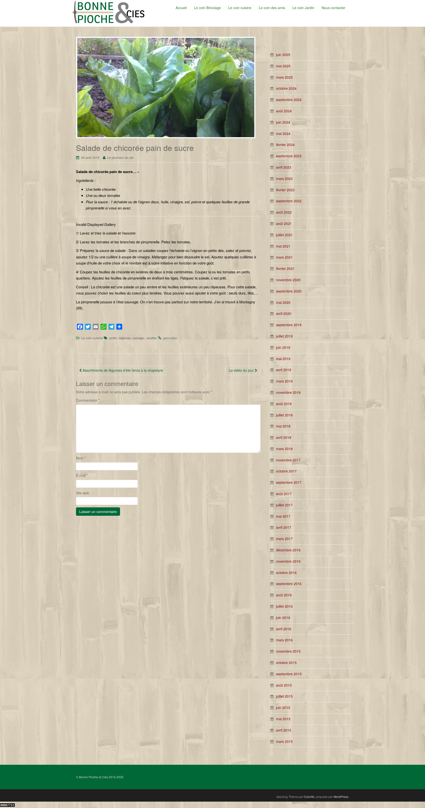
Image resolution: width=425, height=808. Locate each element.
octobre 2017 (286, 471)
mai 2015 (283, 718)
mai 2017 (283, 516)
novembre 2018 (288, 392)
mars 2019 (284, 381)
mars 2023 (284, 178)
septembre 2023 (289, 155)
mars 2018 (284, 448)
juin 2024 (283, 122)
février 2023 (285, 189)
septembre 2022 (289, 200)
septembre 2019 (289, 324)
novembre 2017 (288, 459)
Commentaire (87, 400)
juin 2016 (283, 617)
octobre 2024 (286, 88)
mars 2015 (284, 741)
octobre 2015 (286, 662)
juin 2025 (283, 54)
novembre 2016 (288, 561)
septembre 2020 (289, 291)
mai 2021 (283, 246)
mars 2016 (284, 639)
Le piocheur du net (120, 157)
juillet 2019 (284, 336)
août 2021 (284, 223)
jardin (113, 338)
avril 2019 (283, 369)
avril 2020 (283, 313)
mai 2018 (283, 426)
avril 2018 (283, 437)
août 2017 (284, 493)
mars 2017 (284, 538)
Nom (81, 457)
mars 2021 (284, 257)
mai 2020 (283, 302)
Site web (82, 492)
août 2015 (284, 685)
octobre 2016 (286, 572)
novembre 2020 (288, 279)
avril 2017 (283, 527)
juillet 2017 (284, 504)
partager (138, 338)
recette (151, 338)
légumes (125, 338)
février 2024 (285, 144)
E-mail (82, 475)
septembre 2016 (289, 583)
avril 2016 (283, 628)
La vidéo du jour (242, 370)
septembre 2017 (289, 482)
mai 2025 (283, 65)
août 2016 (284, 594)
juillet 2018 (284, 414)
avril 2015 (283, 730)
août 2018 (284, 403)
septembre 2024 (289, 99)
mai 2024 (283, 133)
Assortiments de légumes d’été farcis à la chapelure (122, 370)
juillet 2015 (284, 696)
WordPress (341, 796)
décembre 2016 (288, 549)
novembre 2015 (288, 651)
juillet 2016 (284, 606)
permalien (170, 338)
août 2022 (284, 212)
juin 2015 (283, 707)
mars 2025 (284, 77)
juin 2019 (283, 347)
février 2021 (285, 268)
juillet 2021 (284, 234)
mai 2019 (283, 358)
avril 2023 (283, 167)
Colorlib (309, 796)
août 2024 (284, 110)
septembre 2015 (289, 673)
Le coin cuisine (92, 338)
